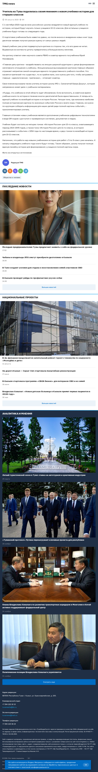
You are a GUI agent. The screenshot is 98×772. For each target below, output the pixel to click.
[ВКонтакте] (4, 171)
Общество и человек (11, 177)
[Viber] (15, 171)
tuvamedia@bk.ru (9, 707)
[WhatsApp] (20, 171)
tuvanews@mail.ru (9, 715)
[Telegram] (25, 171)
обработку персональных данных (62, 765)
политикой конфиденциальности (35, 767)
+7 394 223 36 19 (9, 724)
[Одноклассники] (10, 171)
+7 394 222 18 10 (9, 704)
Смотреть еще (49, 682)
